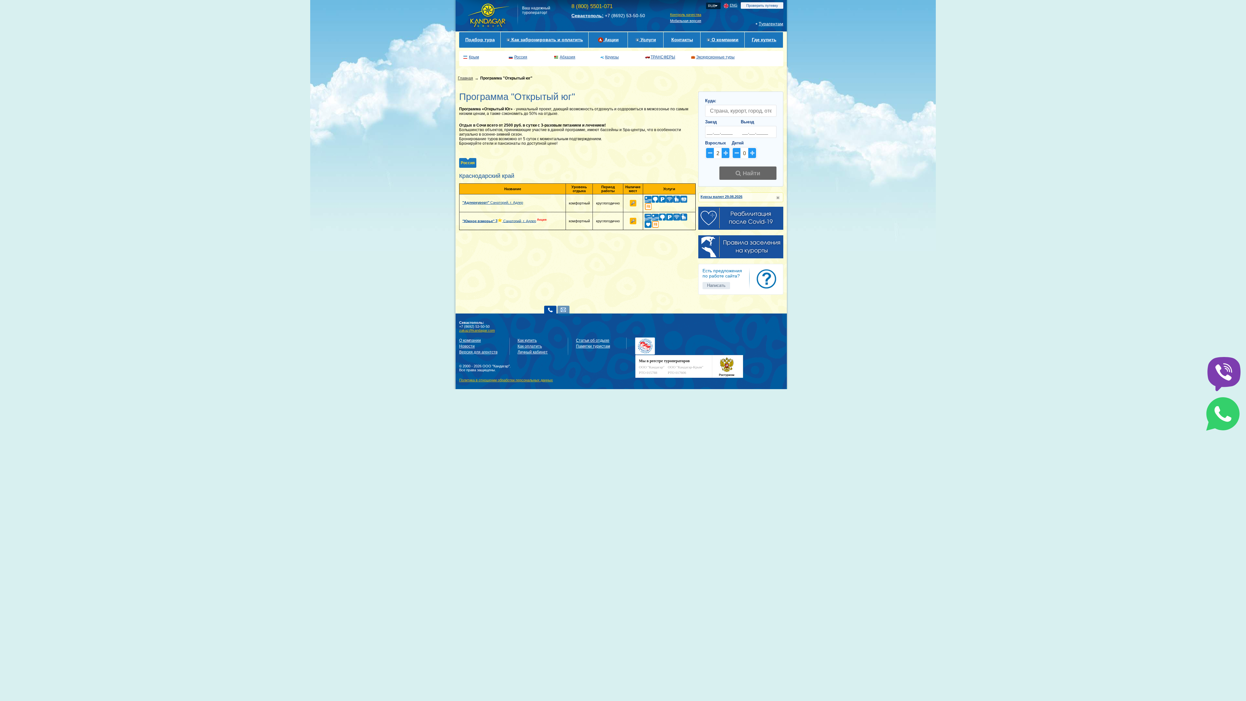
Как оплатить (530, 346)
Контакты (682, 39)
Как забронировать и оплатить (546, 39)
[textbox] (740, 111)
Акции (611, 39)
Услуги (647, 39)
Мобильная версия (685, 21)
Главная (465, 78)
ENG (734, 5)
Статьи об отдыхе (592, 340)
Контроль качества (685, 15)
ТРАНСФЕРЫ (663, 57)
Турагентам (771, 23)
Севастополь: (587, 15)
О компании (724, 39)
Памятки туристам (593, 346)
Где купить (764, 39)
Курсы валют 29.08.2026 (721, 197)
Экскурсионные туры (715, 57)
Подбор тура (480, 39)
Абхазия (567, 57)
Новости (467, 346)
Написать (716, 285)
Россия (520, 57)
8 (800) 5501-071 (592, 6)
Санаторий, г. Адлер (492, 202)
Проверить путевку (762, 5)
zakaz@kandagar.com (477, 330)
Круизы (612, 57)
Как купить (527, 340)
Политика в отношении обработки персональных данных (506, 380)
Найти (750, 173)
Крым (474, 57)
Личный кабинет (533, 352)
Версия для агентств (478, 352)
